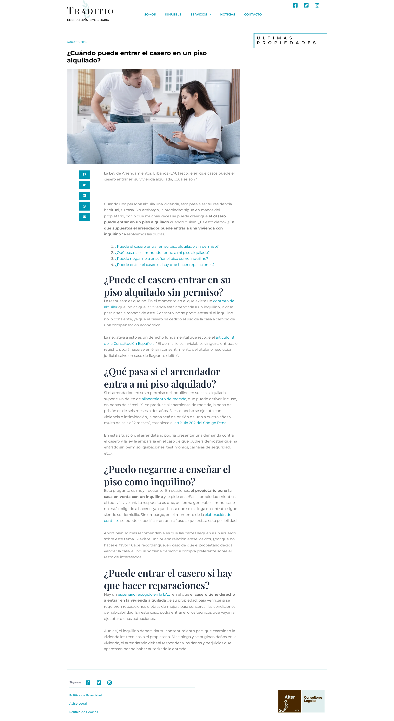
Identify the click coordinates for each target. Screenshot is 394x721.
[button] (84, 174)
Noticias (227, 14)
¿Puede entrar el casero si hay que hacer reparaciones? (165, 265)
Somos (150, 14)
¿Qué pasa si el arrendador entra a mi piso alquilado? (162, 252)
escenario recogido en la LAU (144, 594)
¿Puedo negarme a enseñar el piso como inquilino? (161, 258)
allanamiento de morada (164, 399)
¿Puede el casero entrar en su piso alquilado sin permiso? (167, 246)
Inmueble (173, 14)
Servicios (199, 14)
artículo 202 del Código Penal (200, 423)
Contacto (253, 14)
